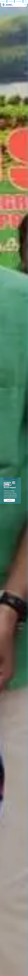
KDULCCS (3, 1)
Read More (11, 500)
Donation (10, 1)
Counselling (19, 1)
